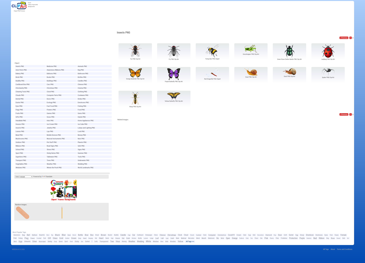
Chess (156, 235)
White (148, 241)
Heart (101, 238)
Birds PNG (19, 77)
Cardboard (140, 235)
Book (69, 235)
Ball (28, 235)
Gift (49, 238)
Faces (336, 235)
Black (57, 235)
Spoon (61, 241)
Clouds (192, 235)
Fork (44, 238)
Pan (252, 238)
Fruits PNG (19, 113)
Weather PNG (51, 164)
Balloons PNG (51, 73)
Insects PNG (20, 128)
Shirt (15, 241)
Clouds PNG (20, 95)
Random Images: (21, 205)
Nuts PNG (81, 139)
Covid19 (231, 235)
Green (73, 238)
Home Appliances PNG (86, 120)
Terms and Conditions (344, 249)
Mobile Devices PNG (54, 135)
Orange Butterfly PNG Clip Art (135, 79)
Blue (64, 235)
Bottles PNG (82, 77)
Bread (97, 235)
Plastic (272, 238)
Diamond (269, 235)
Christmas (172, 235)
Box (91, 235)
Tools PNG (81, 157)
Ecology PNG (51, 102)
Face (331, 235)
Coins (204, 235)
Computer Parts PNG (54, 95)
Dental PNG (20, 99)
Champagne (148, 235)
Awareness (17, 235)
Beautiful (42, 235)
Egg (297, 235)
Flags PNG (19, 110)
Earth (285, 235)
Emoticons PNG (83, 102)
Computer (212, 235)
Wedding (140, 241)
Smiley (50, 241)
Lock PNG (81, 131)
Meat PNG (19, 135)
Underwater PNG (83, 160)
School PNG (20, 149)
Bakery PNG (20, 73)
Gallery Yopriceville (33, 4)
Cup (249, 235)
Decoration (260, 235)
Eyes (326, 235)
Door (280, 235)
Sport (66, 241)
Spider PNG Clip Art (328, 77)
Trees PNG (50, 160)
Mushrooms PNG (22, 139)
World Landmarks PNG (85, 167)
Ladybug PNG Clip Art (328, 59)
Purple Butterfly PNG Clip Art (174, 81)
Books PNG (51, 77)
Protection (293, 238)
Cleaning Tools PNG (23, 92)
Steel (71, 241)
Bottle (80, 235)
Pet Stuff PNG (52, 142)
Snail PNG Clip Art (251, 77)
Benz (48, 235)
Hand (84, 238)
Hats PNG (50, 120)
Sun (82, 241)
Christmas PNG (52, 88)
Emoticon (310, 235)
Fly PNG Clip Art (135, 59)
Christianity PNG (21, 88)
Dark (254, 235)
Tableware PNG (52, 157)
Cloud (186, 235)
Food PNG (81, 110)
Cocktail (198, 235)
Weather (132, 241)
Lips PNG (50, 131)
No (217, 238)
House (117, 238)
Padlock (241, 238)
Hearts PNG (20, 66)
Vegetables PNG (21, 164)
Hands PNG (82, 117)
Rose (333, 238)
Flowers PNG (51, 110)
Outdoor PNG (20, 142)
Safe (343, 238)
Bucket (110, 235)
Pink (266, 238)
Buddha (116, 235)
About (333, 249)
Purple (302, 238)
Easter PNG (20, 102)
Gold (61, 238)
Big (52, 235)
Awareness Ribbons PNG (55, 70)
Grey (79, 238)
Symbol (87, 241)
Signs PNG (81, 149)
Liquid (172, 238)
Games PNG (51, 113)
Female (343, 235)
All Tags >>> (189, 241)
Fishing (21, 238)
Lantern (146, 238)
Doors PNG (50, 99)
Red (315, 238)
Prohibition (284, 238)
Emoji (302, 235)
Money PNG (82, 135)
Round (338, 238)
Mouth (204, 238)
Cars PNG (50, 84)
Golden (67, 238)
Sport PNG (19, 153)
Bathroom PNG (83, 73)
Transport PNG (21, 160)
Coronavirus (222, 235)
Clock (180, 235)
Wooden (173, 241)
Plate (277, 238)
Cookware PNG (83, 95)
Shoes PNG (51, 149)
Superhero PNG (21, 157)
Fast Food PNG (52, 106)
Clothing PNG (82, 92)
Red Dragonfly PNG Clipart (212, 79)
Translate (49, 176)
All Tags (326, 249)
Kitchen (134, 238)
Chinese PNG (82, 84)
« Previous (344, 38)
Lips (167, 238)
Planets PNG (82, 142)
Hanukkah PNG (21, 120)
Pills (261, 238)
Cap (129, 235)
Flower (32, 238)
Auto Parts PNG (21, 70)
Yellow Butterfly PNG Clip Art (174, 101)
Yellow (180, 241)
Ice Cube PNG (82, 124)
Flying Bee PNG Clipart (212, 59)
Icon (128, 238)
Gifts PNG (19, 117)
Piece (256, 238)
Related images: (123, 120)
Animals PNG (82, 66)
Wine (161, 241)
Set (348, 238)
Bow (86, 235)
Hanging (90, 238)
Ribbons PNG (20, 146)
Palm (247, 238)
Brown (103, 235)
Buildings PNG (52, 81)
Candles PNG (82, 81)
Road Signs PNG (52, 146)
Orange (234, 238)
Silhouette (27, 241)
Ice (123, 238)
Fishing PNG (82, 106)
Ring (327, 238)
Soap (55, 241)
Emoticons (319, 235)
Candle (123, 235)
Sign (20, 241)
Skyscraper (42, 241)
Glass (55, 238)
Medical (183, 238)
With (166, 241)
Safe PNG (81, 146)
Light (162, 238)
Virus (118, 241)
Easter (291, 235)
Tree (112, 241)
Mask (177, 238)
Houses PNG (20, 124)
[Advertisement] (196, 15)
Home (29, 2)
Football (39, 238)
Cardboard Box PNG (23, 84)
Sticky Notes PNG (53, 153)
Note (222, 238)
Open (228, 238)
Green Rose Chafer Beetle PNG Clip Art (289, 59)
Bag (23, 235)
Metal (198, 238)
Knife (140, 238)
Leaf (157, 238)
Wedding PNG (82, 164)
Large (151, 238)
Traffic (96, 241)
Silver (34, 241)
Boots (74, 235)
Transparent (104, 241)
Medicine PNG (52, 66)
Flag (26, 238)
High (112, 238)
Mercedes (191, 238)
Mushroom (211, 238)
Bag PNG (81, 70)
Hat (96, 238)
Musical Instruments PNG (56, 139)
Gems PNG (81, 113)
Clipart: (17, 63)
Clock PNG (50, 92)
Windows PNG (20, 167)
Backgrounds (31, 6)
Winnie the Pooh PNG (54, 167)
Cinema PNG (82, 88)
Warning (124, 241)
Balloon (34, 235)
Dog (275, 235)
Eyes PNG (19, 106)
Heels (107, 238)
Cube (244, 235)
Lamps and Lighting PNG (86, 128)
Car (133, 235)
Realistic (309, 238)
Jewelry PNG (51, 128)
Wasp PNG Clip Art (135, 107)
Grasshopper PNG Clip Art (251, 54)
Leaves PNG (20, 131)
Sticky (77, 241)
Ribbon (321, 238)
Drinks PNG (82, 99)
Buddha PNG (20, 81)
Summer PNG (82, 153)
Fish (15, 238)
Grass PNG (50, 117)
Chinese (163, 235)
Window (155, 241)
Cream (239, 235)
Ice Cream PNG (52, 124)
